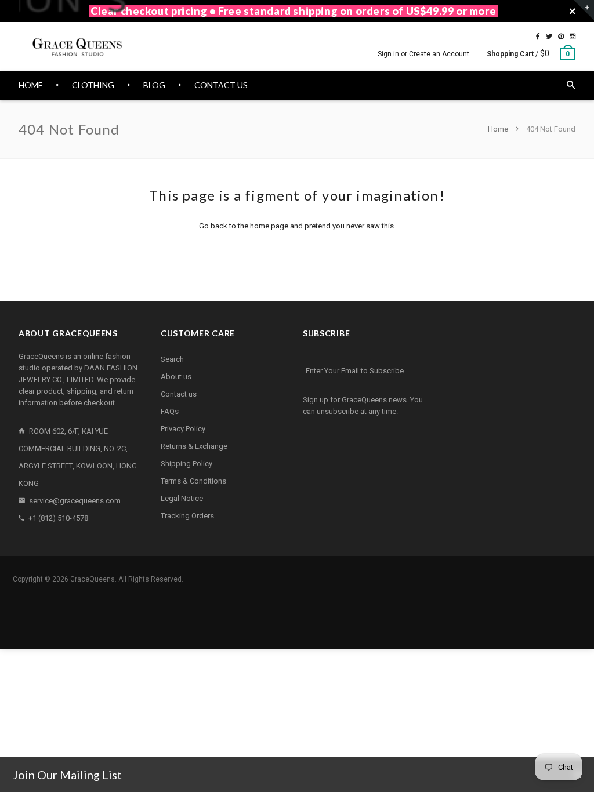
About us (176, 376)
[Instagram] (572, 36)
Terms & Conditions (193, 481)
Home (499, 129)
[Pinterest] (561, 36)
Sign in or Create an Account (423, 54)
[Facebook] (538, 36)
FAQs (170, 411)
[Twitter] (549, 36)
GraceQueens (92, 579)
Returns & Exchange (194, 446)
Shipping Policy (186, 463)
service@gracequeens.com (75, 500)
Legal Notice (182, 498)
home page (269, 225)
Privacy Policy (183, 428)
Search (172, 359)
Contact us (179, 394)
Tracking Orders (187, 515)
